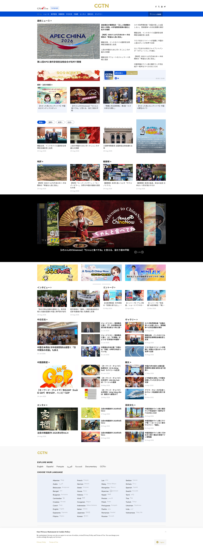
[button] (52, 55)
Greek (82, 488)
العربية (69, 466)
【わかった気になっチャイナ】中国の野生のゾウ (150, 107)
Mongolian (109, 488)
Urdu (129, 509)
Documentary (91, 466)
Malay (109, 484)
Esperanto (60, 513)
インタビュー (43, 287)
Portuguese (109, 505)
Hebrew (82, 495)
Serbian (131, 480)
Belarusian (61, 488)
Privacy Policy (41, 542)
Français (60, 466)
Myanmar (110, 491)
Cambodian (59, 498)
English (40, 466)
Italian (82, 509)
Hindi (81, 498)
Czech (57, 505)
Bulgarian (60, 495)
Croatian (59, 502)
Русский (78, 466)
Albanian (58, 480)
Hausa (82, 491)
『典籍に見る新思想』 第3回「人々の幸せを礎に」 (117, 107)
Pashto (106, 509)
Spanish (132, 488)
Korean (82, 516)
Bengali (57, 491)
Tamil (130, 495)
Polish (106, 502)
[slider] (118, 78)
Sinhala (131, 484)
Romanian (108, 513)
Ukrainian (133, 505)
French (82, 480)
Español (50, 466)
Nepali (106, 495)
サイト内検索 (156, 14)
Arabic (58, 484)
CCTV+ (103, 466)
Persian (107, 498)
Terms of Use (53, 542)
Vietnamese (134, 513)
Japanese (83, 513)
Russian (108, 516)
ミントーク (108, 287)
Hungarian (84, 502)
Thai (129, 498)
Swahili (132, 491)
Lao (105, 480)
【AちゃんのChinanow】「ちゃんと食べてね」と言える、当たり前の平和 (84, 108)
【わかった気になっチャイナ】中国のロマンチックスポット (51, 107)
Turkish (131, 502)
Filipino (58, 516)
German (83, 484)
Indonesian (87, 505)
